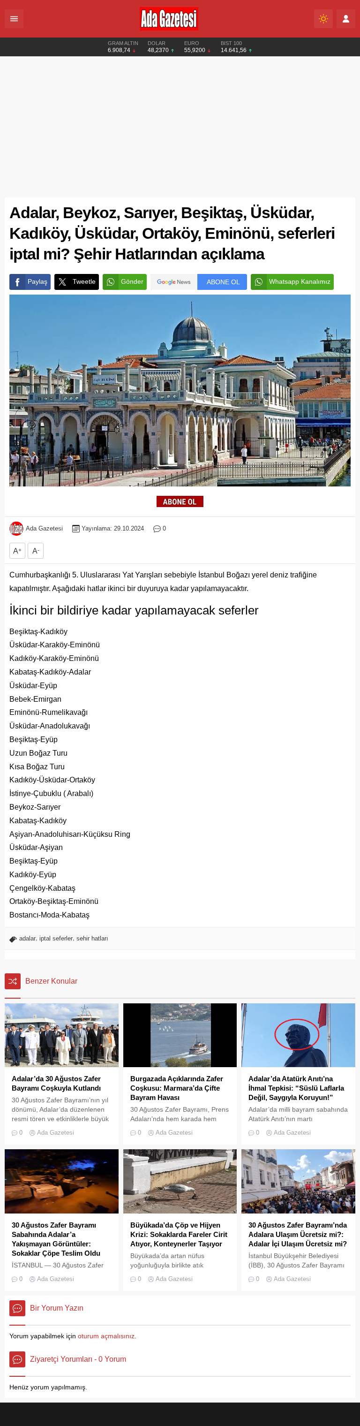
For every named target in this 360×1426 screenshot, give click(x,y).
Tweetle (84, 281)
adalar (27, 938)
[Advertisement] (180, 127)
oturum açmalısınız (106, 1336)
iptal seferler (56, 938)
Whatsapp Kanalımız (299, 281)
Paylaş (37, 281)
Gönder (132, 281)
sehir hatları (92, 938)
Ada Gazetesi (44, 528)
